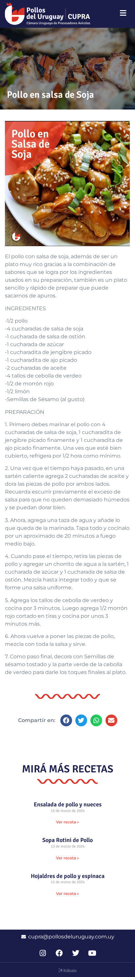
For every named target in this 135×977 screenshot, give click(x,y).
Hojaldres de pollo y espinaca (68, 876)
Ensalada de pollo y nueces (68, 804)
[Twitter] (76, 953)
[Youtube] (92, 953)
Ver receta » (67, 821)
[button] (66, 720)
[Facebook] (59, 953)
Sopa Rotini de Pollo (67, 840)
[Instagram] (42, 953)
